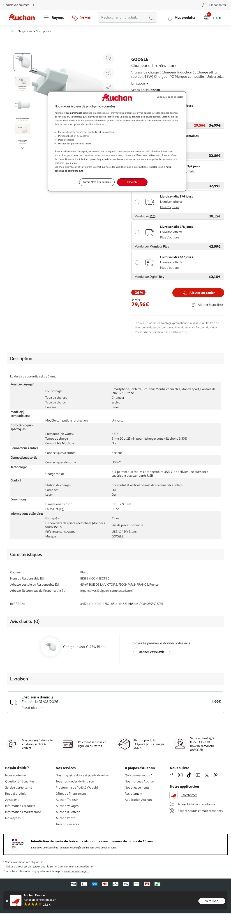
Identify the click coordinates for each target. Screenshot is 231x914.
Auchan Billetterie (68, 812)
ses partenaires (74, 112)
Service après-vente (18, 787)
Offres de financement (71, 794)
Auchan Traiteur (67, 800)
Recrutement (133, 794)
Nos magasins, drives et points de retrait (83, 775)
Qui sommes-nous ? (138, 775)
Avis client (12, 800)
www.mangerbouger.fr (76, 871)
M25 (152, 216)
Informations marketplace (23, 812)
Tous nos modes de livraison (75, 781)
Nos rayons (13, 818)
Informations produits (20, 806)
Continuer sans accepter (170, 96)
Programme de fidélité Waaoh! (77, 787)
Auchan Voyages (67, 806)
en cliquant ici (35, 862)
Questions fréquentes (19, 781)
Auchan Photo (65, 818)
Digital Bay (157, 277)
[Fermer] (7, 901)
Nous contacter (15, 775)
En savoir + (139, 83)
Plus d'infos (29, 708)
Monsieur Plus (159, 246)
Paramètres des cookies (97, 182)
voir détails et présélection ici (169, 332)
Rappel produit (15, 794)
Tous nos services (67, 824)
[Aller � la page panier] (212, 17)
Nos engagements (137, 787)
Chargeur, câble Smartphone (34, 31)
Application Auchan (138, 800)
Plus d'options (169, 207)
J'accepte (132, 182)
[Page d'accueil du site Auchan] (23, 17)
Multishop (153, 90)
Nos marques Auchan (139, 781)
